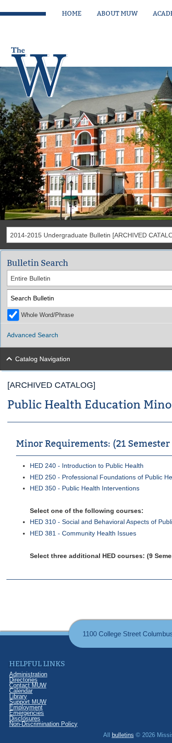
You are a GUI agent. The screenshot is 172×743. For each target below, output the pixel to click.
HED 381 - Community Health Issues (83, 533)
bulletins (123, 734)
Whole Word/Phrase (47, 315)
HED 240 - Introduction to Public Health (87, 465)
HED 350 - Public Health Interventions (84, 488)
